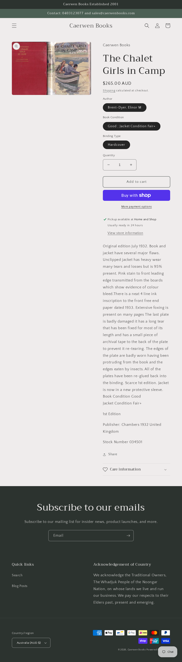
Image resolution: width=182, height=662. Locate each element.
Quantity (109, 155)
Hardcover (116, 145)
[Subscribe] (128, 535)
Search (17, 575)
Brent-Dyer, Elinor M (124, 107)
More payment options (136, 206)
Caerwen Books (137, 649)
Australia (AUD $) (29, 642)
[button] (14, 25)
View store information (125, 233)
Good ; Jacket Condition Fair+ (131, 126)
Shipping (109, 90)
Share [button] (112, 454)
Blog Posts (19, 586)
